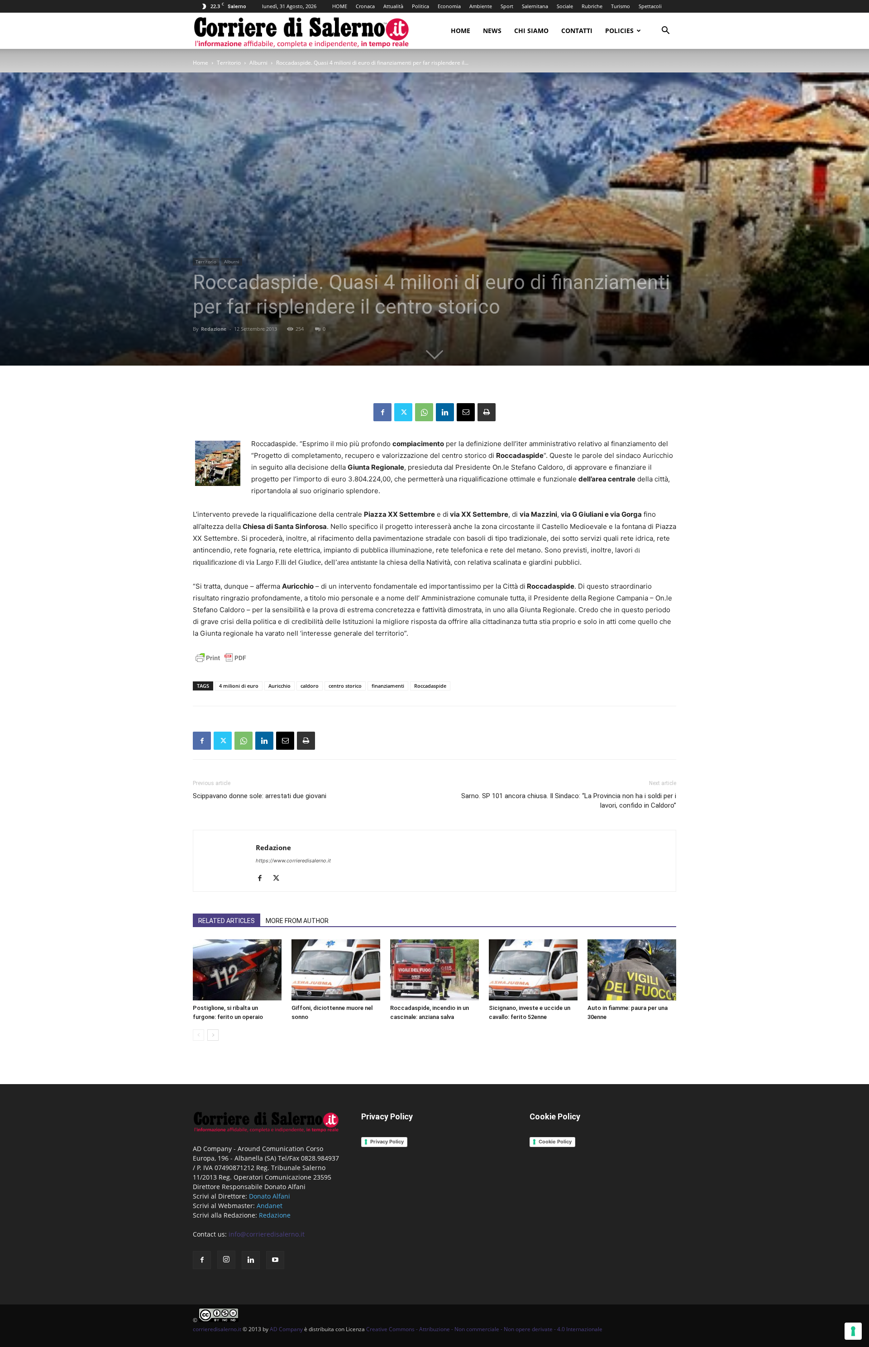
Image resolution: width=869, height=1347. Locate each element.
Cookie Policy (555, 1141)
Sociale (565, 6)
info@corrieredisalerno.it (267, 1234)
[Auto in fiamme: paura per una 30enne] (631, 969)
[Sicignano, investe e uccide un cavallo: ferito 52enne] (533, 969)
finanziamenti (388, 685)
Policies (619, 30)
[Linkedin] (445, 412)
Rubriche (592, 6)
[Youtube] (275, 1260)
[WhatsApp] (424, 412)
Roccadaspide (430, 685)
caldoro (310, 685)
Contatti (576, 30)
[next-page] (213, 1035)
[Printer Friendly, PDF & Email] (221, 662)
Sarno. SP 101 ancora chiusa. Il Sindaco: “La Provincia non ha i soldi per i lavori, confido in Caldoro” (568, 800)
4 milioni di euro (238, 685)
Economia (449, 6)
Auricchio (279, 685)
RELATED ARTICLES (226, 920)
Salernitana (535, 6)
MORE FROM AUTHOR (297, 920)
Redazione (214, 328)
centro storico (345, 685)
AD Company (286, 1329)
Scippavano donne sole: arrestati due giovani (259, 796)
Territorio (229, 63)
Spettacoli (650, 6)
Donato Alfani (269, 1196)
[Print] (486, 412)
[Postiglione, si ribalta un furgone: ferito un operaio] (237, 969)
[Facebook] (382, 412)
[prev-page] (198, 1035)
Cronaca (365, 6)
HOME (339, 6)
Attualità (393, 6)
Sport (507, 6)
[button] (665, 31)
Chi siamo (531, 30)
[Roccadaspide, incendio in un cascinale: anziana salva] (434, 969)
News (492, 30)
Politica (420, 6)
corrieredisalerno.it (217, 1329)
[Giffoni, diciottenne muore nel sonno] (335, 969)
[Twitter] (403, 412)
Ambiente (480, 6)
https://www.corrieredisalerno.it (293, 860)
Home (460, 30)
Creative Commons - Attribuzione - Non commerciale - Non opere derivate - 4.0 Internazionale (484, 1329)
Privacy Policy (387, 1141)
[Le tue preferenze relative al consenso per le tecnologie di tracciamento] (853, 1331)
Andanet (269, 1205)
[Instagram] (226, 1260)
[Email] (466, 412)
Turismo (620, 6)
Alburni (258, 63)
